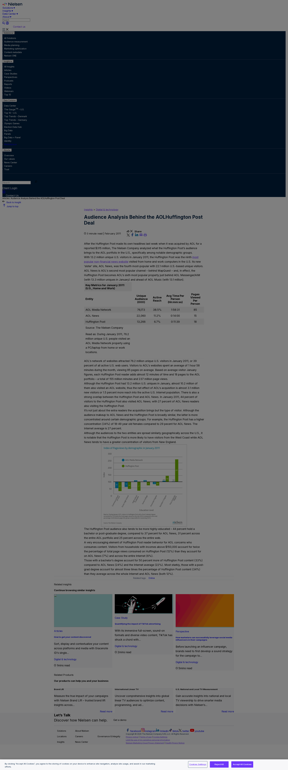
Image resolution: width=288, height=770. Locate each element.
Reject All (219, 764)
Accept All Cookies (242, 764)
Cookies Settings (197, 764)
